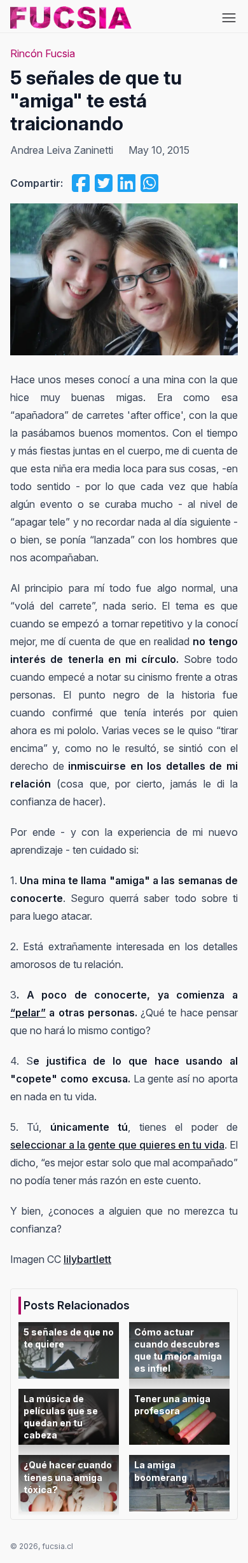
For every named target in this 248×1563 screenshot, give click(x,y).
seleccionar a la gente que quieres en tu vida (117, 1144)
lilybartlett (87, 1259)
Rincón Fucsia (42, 53)
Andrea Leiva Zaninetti (61, 150)
